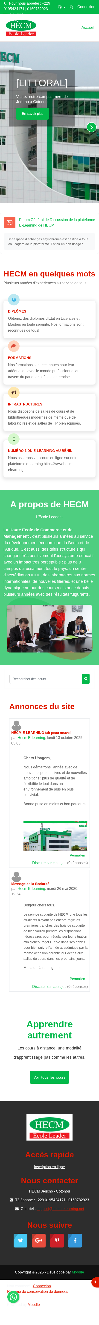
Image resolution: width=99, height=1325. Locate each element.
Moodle (78, 1272)
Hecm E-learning (31, 738)
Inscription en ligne (49, 1167)
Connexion (86, 7)
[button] (61, 7)
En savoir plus (32, 113)
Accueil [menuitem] (88, 27)
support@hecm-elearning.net (27, 20)
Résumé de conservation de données (37, 1291)
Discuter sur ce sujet (49, 863)
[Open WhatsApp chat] (13, 1297)
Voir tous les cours (49, 1077)
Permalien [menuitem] (77, 855)
